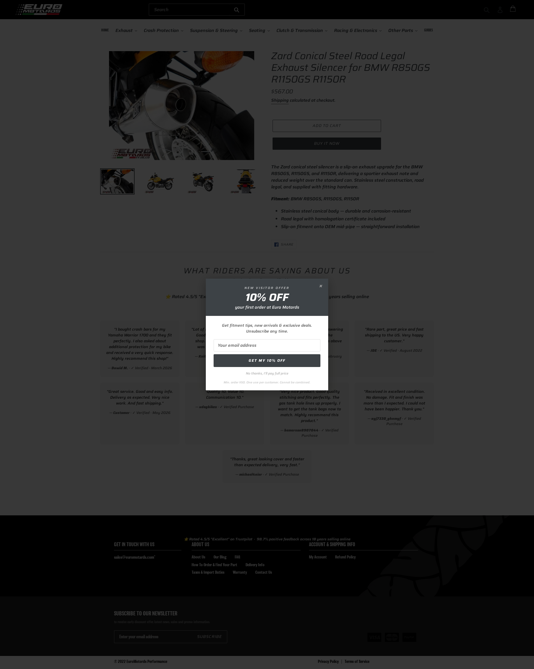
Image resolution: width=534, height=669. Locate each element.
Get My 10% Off (267, 360)
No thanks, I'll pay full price (267, 373)
